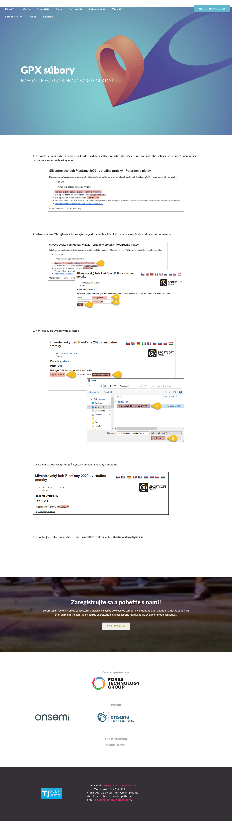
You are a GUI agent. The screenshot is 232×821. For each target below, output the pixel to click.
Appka (32, 16)
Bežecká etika (97, 9)
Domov (9, 9)
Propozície (43, 9)
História (25, 9)
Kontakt (48, 16)
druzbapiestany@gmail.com (113, 799)
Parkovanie (75, 9)
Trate (59, 9)
